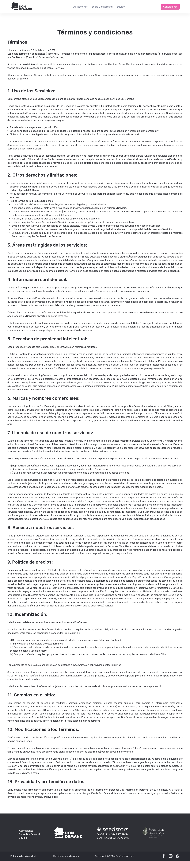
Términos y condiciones (66, 856)
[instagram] (170, 856)
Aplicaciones (80, 6)
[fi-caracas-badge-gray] (153, 837)
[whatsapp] (178, 856)
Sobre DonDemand (102, 6)
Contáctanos (170, 6)
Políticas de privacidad (23, 856)
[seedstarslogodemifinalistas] (113, 837)
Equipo (121, 6)
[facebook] (163, 856)
